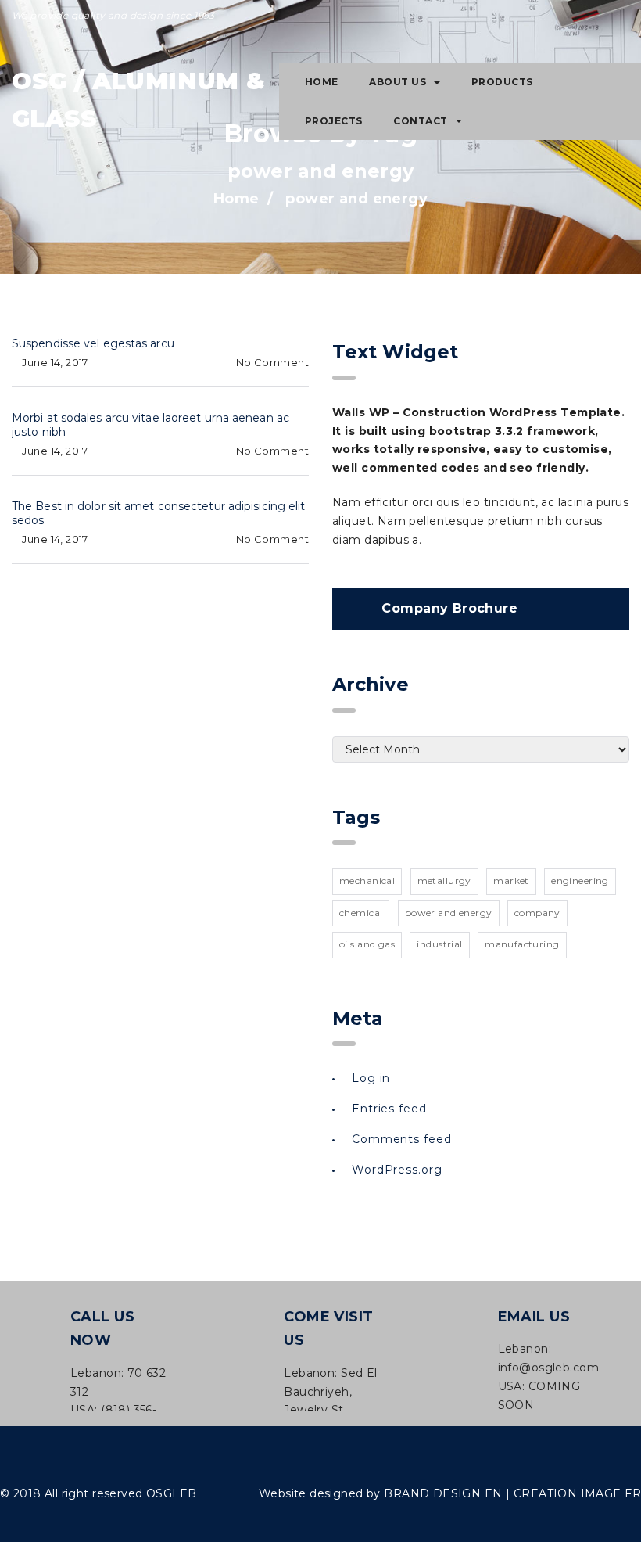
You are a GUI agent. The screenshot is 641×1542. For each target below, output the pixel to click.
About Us (397, 82)
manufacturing (522, 944)
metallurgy (444, 880)
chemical (360, 912)
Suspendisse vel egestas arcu (93, 343)
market (511, 880)
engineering (580, 880)
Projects (334, 121)
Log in (371, 1078)
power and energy (448, 912)
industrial (439, 944)
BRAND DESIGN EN (443, 1493)
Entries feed (389, 1109)
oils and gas (367, 944)
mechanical (367, 880)
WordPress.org (397, 1170)
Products (502, 82)
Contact (420, 121)
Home (321, 82)
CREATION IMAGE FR (577, 1493)
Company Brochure (449, 608)
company (537, 912)
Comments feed (402, 1139)
